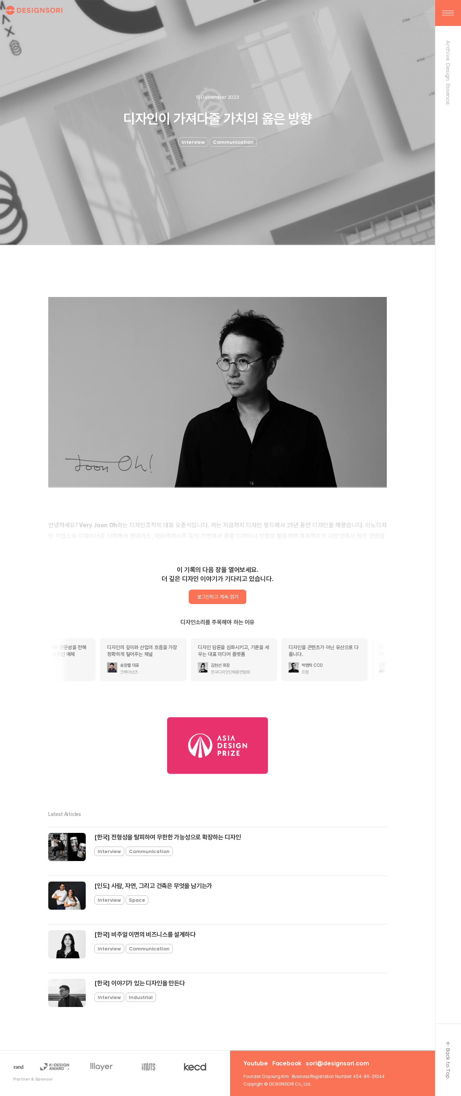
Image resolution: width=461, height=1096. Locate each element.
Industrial (141, 997)
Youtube (255, 1063)
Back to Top (448, 1063)
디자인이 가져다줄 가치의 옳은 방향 (217, 119)
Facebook (286, 1063)
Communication (233, 142)
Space (137, 900)
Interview (193, 142)
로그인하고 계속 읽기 (217, 597)
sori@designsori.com (337, 1063)
